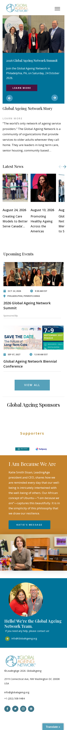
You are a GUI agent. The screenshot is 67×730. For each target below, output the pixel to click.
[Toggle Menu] (57, 8)
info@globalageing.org (16, 692)
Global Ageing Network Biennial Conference (30, 364)
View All (32, 385)
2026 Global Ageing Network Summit (27, 305)
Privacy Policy (49, 670)
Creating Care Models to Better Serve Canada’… (15, 221)
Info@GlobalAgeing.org (24, 638)
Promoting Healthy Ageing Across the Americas (42, 223)
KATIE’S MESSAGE (29, 524)
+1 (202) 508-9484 (14, 698)
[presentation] (60, 166)
